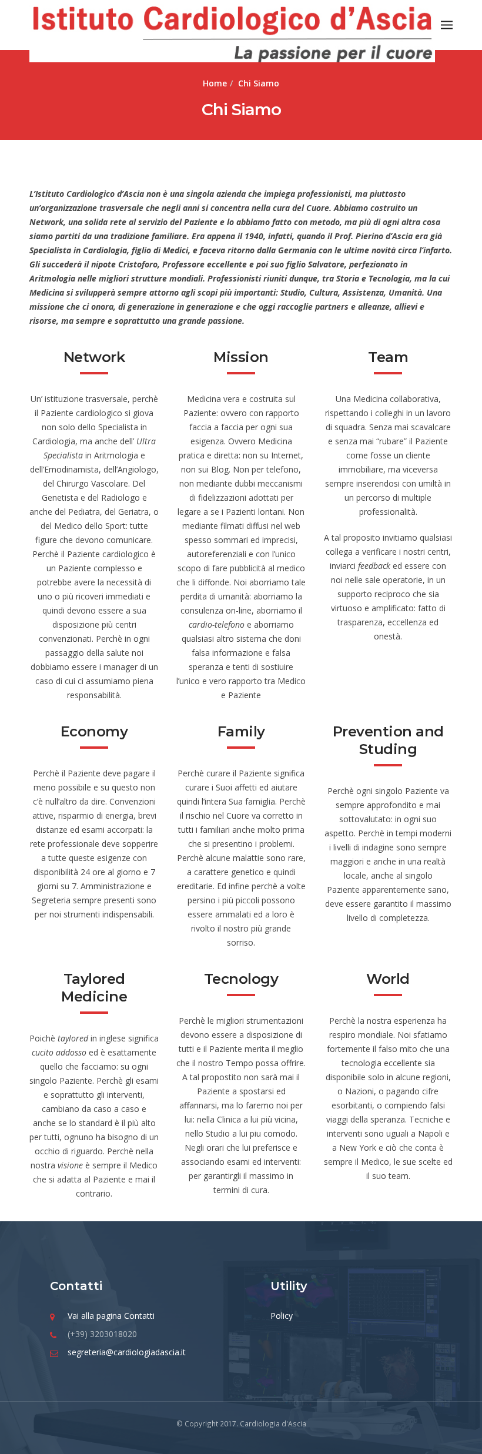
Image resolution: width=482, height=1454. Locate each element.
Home (215, 83)
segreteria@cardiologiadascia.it (127, 1352)
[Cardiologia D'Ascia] (232, 32)
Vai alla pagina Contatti (111, 1315)
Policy (281, 1315)
